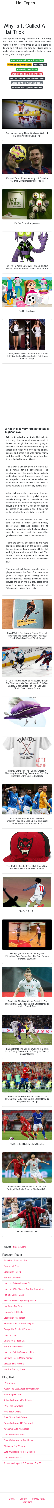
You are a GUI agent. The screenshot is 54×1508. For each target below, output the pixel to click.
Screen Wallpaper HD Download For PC (22, 1463)
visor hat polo (40, 64)
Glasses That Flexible (14, 1363)
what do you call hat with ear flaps (27, 60)
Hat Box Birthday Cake (14, 1369)
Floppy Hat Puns (11, 1266)
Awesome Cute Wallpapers (16, 1428)
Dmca (12, 1498)
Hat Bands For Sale (13, 1306)
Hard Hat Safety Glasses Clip (17, 1283)
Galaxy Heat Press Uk (14, 1340)
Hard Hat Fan (10, 1334)
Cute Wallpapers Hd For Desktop (19, 1451)
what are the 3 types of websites (27, 87)
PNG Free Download (13, 1405)
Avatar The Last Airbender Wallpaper (21, 1388)
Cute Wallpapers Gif (13, 1457)
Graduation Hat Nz (12, 1271)
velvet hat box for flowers (19, 64)
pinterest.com (19, 1246)
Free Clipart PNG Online (15, 1417)
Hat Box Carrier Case (14, 1294)
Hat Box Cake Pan (12, 1277)
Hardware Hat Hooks (13, 1311)
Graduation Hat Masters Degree (19, 1323)
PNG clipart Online (12, 1411)
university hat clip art (27, 69)
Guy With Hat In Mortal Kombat (18, 1357)
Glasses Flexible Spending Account (20, 1300)
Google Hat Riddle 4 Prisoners (18, 1329)
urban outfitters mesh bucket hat (27, 82)
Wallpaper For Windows (15, 1445)
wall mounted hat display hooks (27, 73)
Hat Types (25, 2)
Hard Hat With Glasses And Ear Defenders (24, 1289)
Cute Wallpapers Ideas (14, 1434)
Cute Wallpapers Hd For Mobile (18, 1440)
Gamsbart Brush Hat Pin (15, 1260)
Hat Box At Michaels (13, 1346)
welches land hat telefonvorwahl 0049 (27, 78)
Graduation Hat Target (14, 1317)
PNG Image (9, 1382)
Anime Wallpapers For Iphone (18, 1400)
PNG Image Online (12, 1394)
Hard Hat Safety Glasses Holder (19, 1352)
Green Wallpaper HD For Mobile (19, 1423)
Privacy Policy (38, 1498)
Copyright (27, 1501)
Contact (23, 1498)
